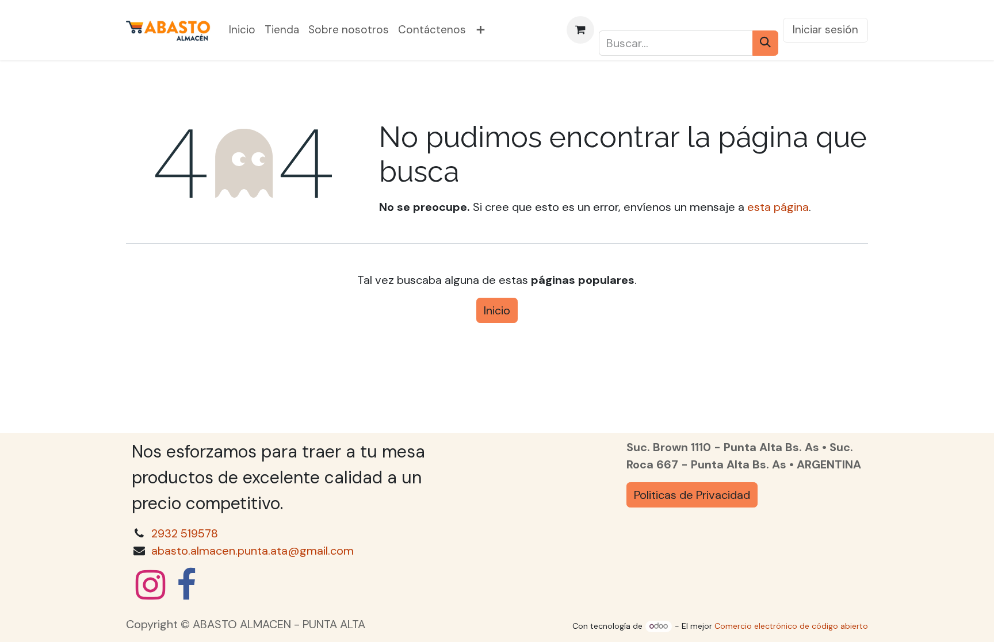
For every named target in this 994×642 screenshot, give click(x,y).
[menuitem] (242, 30)
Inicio (497, 310)
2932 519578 (184, 533)
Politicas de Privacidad (692, 494)
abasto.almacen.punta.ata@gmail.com (252, 550)
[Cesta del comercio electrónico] (580, 30)
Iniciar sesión (825, 29)
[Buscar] (765, 43)
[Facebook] (186, 585)
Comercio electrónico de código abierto (791, 626)
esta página (778, 206)
